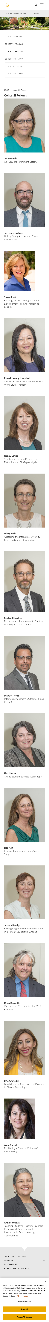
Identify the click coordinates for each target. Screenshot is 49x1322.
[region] (24, 1300)
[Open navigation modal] (40, 5)
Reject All (24, 1309)
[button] (24, 1256)
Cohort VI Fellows (14, 73)
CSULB (6, 90)
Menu (37, 13)
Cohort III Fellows (14, 51)
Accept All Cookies (24, 1317)
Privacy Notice (22, 1296)
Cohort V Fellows (14, 66)
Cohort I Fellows (13, 36)
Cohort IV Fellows (14, 59)
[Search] (34, 5)
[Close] (46, 1281)
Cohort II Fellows (14, 44)
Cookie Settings (24, 1301)
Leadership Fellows (15, 13)
